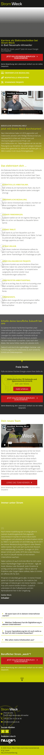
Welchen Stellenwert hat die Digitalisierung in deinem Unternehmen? (22, 623)
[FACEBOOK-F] (3, 731)
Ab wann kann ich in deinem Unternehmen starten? (21, 615)
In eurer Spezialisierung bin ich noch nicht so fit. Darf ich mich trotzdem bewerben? (21, 632)
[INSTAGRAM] (7, 731)
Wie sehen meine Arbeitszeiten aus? (19, 640)
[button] (22, 57)
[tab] (22, 614)
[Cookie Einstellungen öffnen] (4, 752)
